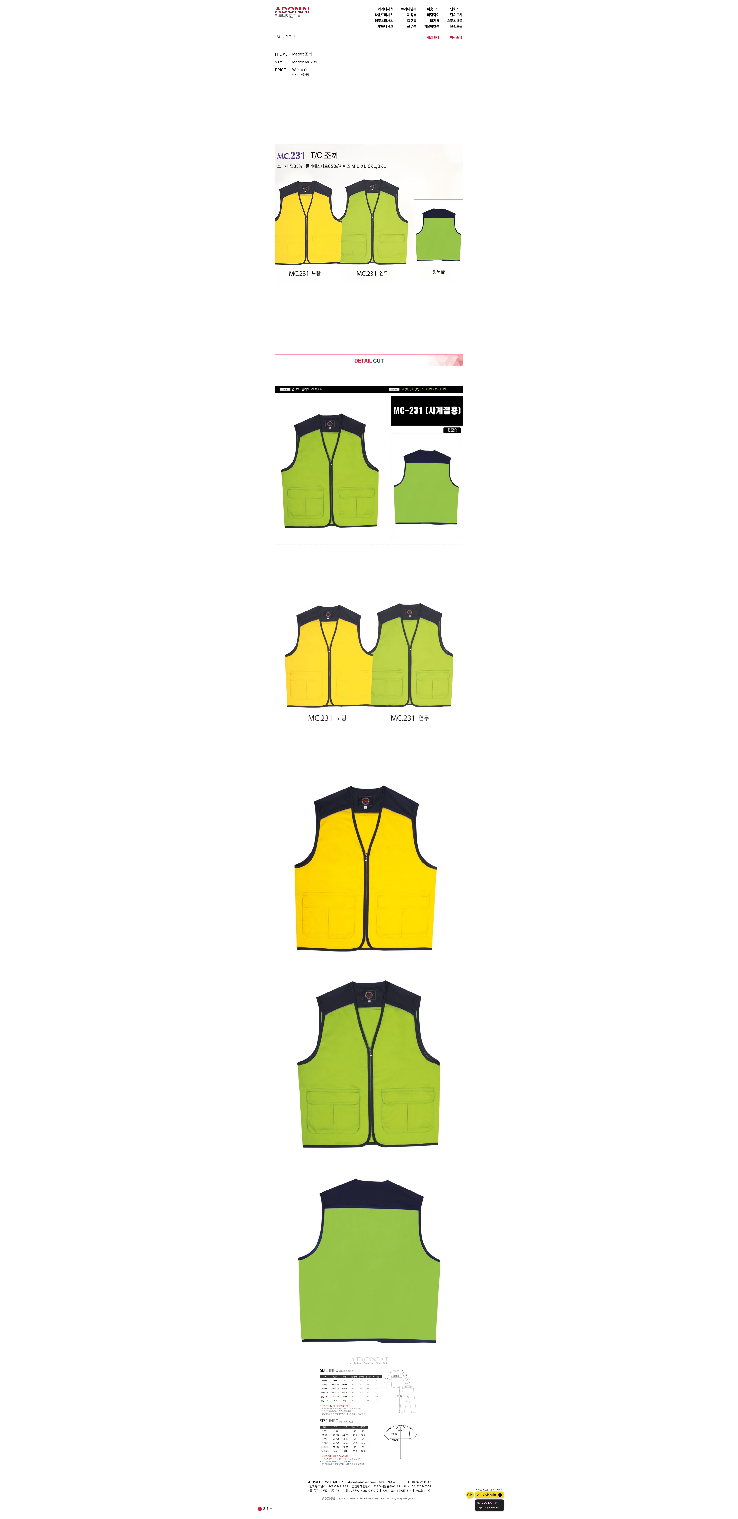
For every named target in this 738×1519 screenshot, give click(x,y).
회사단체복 (303, 1510)
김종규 (391, 1482)
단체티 (291, 1506)
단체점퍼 (408, 1506)
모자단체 (331, 1510)
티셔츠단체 (313, 1510)
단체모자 (359, 1506)
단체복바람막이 (392, 1506)
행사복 (408, 1510)
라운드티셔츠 (389, 1510)
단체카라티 (351, 1510)
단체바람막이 (378, 1506)
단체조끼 (335, 1506)
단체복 (284, 1506)
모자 (352, 1506)
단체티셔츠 (300, 1506)
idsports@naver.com (361, 1482)
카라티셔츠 (341, 1510)
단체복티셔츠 (311, 1506)
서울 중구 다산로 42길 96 (323, 1490)
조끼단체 (323, 1510)
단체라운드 (400, 1510)
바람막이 (368, 1506)
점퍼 (401, 1506)
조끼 (328, 1506)
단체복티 (321, 1506)
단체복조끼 (345, 1506)
